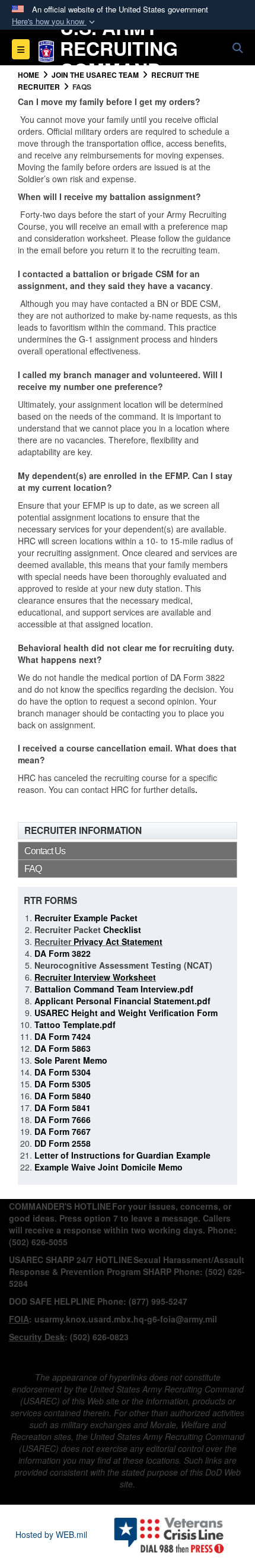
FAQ (33, 869)
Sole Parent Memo (70, 1060)
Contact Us (44, 851)
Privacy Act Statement (116, 941)
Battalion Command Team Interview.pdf (113, 989)
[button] (54, 21)
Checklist (121, 929)
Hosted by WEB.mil (51, 1534)
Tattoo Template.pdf (75, 1024)
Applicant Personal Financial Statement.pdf (122, 1001)
